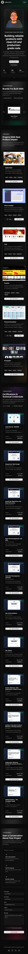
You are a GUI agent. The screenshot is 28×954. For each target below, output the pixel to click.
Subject (5, 907)
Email (5, 902)
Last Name (6, 896)
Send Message (14, 932)
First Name (6, 891)
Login (24, 2)
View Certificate (15, 442)
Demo (20, 219)
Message (6, 912)
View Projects (14, 65)
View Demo (15, 181)
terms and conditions (17, 928)
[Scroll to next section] (14, 77)
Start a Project (13, 61)
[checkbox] (5, 927)
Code (10, 219)
